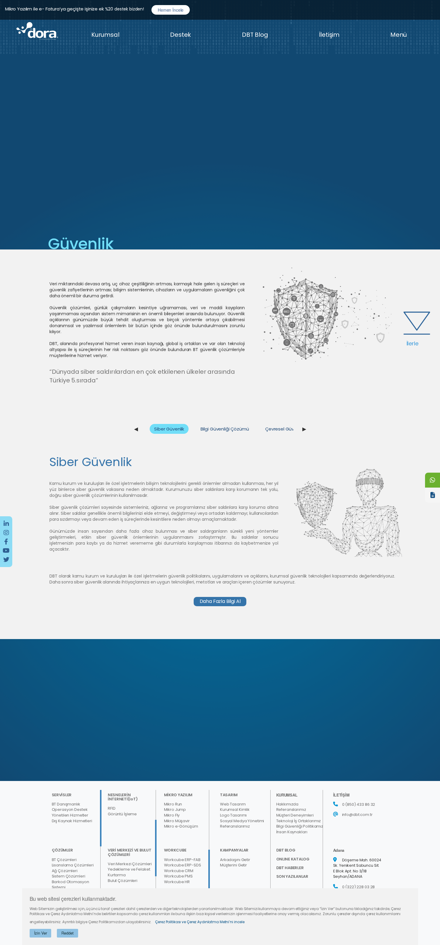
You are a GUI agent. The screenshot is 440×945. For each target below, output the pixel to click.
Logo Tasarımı (233, 815)
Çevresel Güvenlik (284, 429)
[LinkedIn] (6, 523)
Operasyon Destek (70, 809)
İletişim (329, 34)
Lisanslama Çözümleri (73, 865)
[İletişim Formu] (432, 495)
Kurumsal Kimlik (235, 809)
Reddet (67, 933)
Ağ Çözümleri (65, 871)
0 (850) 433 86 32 (358, 804)
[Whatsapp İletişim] (432, 480)
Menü (398, 34)
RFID (111, 808)
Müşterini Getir (233, 865)
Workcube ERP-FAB (182, 860)
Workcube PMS (178, 876)
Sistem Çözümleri (68, 876)
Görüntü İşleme (122, 814)
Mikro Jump (175, 809)
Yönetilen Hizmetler (70, 815)
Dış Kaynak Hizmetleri (72, 821)
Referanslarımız (235, 826)
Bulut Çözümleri (122, 880)
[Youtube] (6, 550)
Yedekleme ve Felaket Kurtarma (129, 872)
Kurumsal (105, 34)
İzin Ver (40, 933)
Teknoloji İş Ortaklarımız (298, 821)
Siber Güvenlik (169, 429)
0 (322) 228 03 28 (358, 887)
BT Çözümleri (64, 860)
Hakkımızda (287, 804)
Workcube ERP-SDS (182, 865)
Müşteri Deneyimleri (295, 815)
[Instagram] (6, 532)
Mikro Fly (172, 815)
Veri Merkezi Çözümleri (130, 864)
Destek (180, 34)
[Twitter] (6, 559)
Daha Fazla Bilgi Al (220, 601)
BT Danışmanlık (66, 804)
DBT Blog (255, 34)
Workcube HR (177, 882)
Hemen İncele (170, 10)
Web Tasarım (233, 804)
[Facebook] (6, 541)
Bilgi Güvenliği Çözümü (225, 429)
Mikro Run (173, 804)
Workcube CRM (178, 871)
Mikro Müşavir (177, 821)
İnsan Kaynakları (291, 832)
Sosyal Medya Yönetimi (242, 821)
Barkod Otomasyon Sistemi (70, 884)
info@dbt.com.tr (357, 814)
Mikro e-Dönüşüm (181, 826)
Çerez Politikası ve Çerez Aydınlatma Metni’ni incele (200, 921)
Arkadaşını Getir (235, 860)
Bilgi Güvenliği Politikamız (300, 826)
